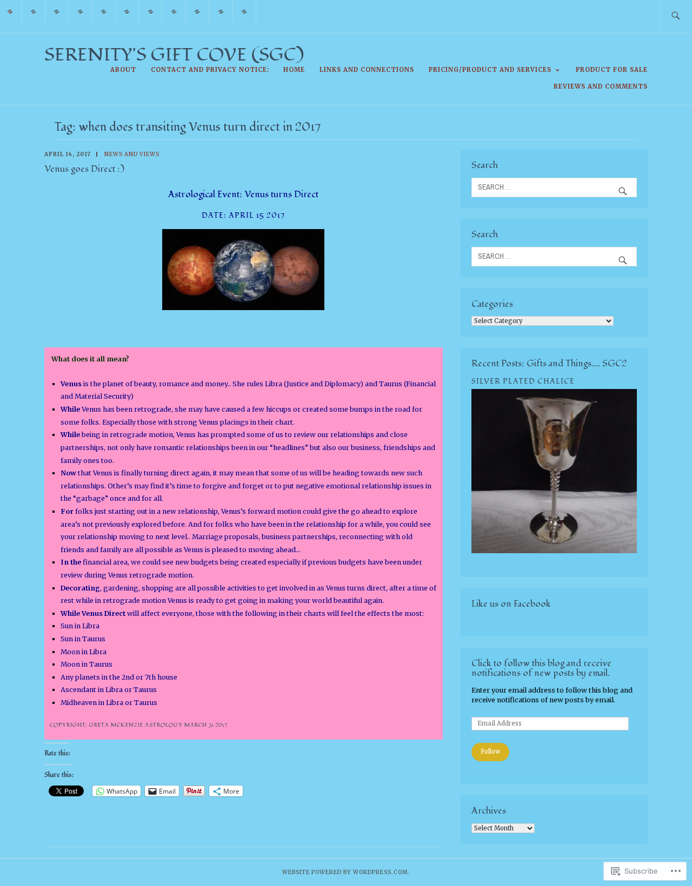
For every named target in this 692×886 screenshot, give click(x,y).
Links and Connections (367, 69)
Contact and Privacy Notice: (210, 69)
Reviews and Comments (601, 86)
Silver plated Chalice (523, 381)
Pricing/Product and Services (490, 69)
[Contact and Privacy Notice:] (57, 11)
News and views (131, 154)
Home (294, 69)
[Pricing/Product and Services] (173, 11)
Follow (490, 751)
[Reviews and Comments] (244, 11)
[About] (33, 11)
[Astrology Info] (127, 11)
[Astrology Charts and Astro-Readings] (103, 11)
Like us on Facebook (511, 604)
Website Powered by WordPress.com (345, 872)
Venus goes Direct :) (84, 169)
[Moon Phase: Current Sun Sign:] (150, 11)
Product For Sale (612, 69)
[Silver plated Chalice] (554, 551)
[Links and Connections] (197, 11)
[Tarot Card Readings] (80, 11)
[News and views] (220, 11)
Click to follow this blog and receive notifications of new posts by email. (541, 668)
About (123, 69)
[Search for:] (675, 16)
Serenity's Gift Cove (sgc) (174, 55)
